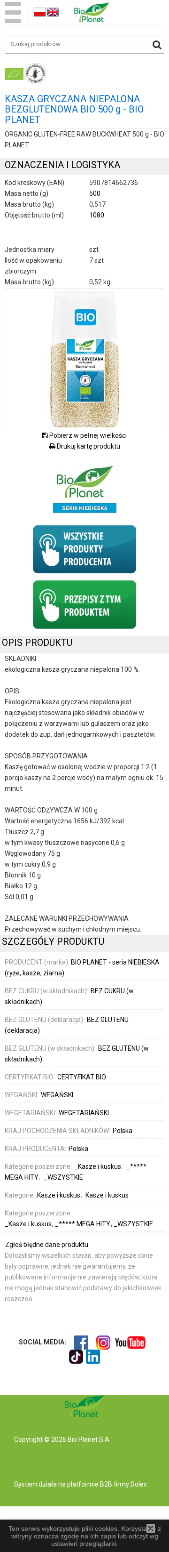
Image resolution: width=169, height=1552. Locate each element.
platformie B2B (89, 1484)
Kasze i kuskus (58, 1195)
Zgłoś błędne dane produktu (46, 1244)
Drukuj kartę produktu (87, 446)
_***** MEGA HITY (83, 1224)
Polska (122, 1130)
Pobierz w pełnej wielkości (87, 435)
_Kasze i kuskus (29, 1224)
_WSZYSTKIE (133, 1224)
